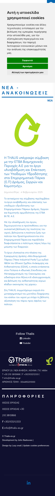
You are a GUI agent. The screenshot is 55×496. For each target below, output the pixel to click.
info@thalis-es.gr (13, 427)
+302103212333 (12, 421)
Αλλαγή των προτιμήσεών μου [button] (27, 72)
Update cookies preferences (36, 445)
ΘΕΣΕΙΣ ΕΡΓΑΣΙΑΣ (10, 402)
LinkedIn (26, 338)
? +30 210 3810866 (11, 374)
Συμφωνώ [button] (27, 60)
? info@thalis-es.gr (11, 378)
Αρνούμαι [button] (27, 66)
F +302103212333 (30, 374)
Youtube (27, 343)
